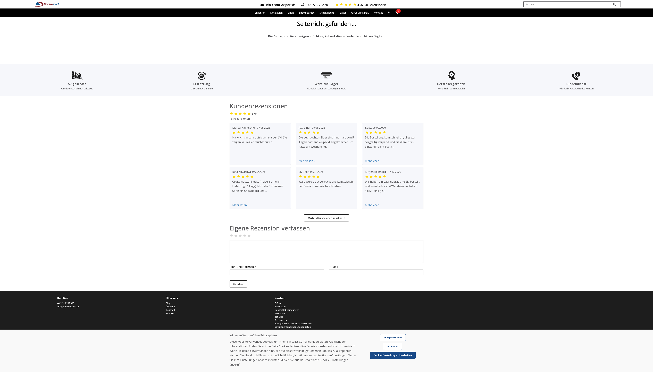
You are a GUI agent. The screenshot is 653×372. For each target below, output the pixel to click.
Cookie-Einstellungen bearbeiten (393, 355)
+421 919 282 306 (65, 303)
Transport (280, 313)
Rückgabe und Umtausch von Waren (293, 323)
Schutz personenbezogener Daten (293, 326)
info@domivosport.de (68, 306)
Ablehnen (392, 346)
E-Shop (278, 303)
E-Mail (334, 267)
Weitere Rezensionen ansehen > (326, 217)
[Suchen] (614, 4)
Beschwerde (281, 320)
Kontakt (378, 12)
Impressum (280, 306)
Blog (168, 303)
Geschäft (170, 309)
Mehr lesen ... (307, 161)
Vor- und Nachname (243, 267)
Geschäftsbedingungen (287, 309)
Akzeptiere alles (393, 337)
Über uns (170, 306)
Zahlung (279, 316)
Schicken (238, 283)
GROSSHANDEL (360, 12)
